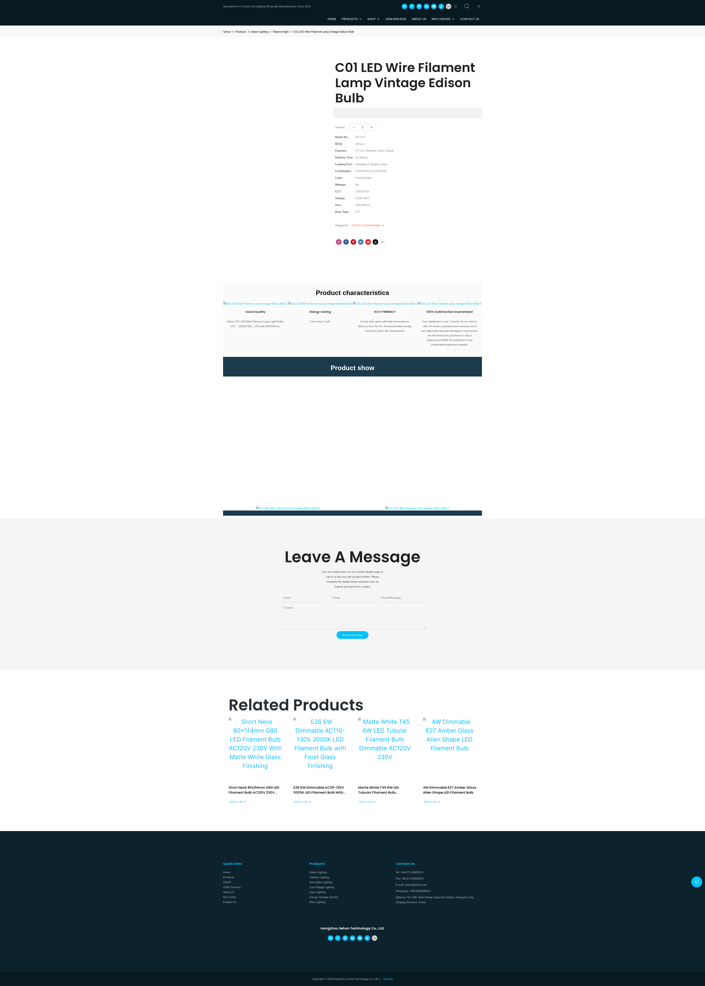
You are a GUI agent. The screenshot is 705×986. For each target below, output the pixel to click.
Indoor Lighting (259, 31)
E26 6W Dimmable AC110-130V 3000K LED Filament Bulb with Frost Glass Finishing (318, 790)
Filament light (281, 31)
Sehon (227, 31)
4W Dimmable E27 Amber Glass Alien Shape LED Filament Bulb (449, 790)
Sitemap (388, 978)
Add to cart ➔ (237, 801)
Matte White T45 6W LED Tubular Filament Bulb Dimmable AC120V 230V (378, 790)
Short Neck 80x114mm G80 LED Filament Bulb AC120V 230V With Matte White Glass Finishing (254, 790)
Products (240, 31)
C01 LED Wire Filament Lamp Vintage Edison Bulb (323, 31)
